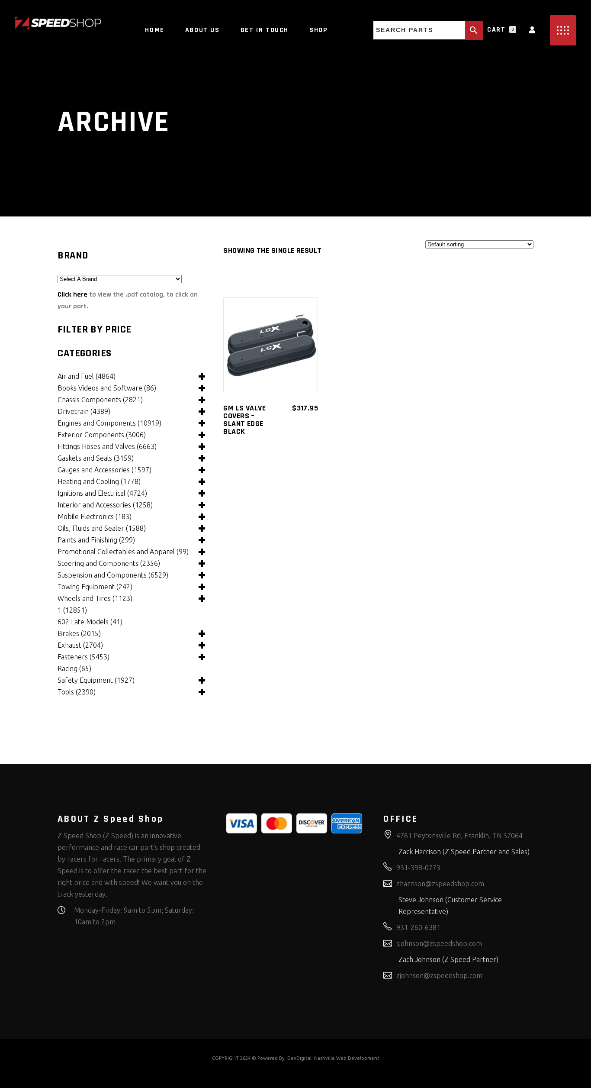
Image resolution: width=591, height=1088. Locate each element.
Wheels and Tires (95, 598)
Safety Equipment (96, 680)
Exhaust (80, 645)
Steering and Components (109, 563)
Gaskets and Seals (96, 458)
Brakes (79, 633)
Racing (74, 668)
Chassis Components (100, 400)
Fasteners (83, 657)
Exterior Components (102, 435)
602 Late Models (90, 622)
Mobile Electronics (95, 516)
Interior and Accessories (105, 505)
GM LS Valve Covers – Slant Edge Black (244, 419)
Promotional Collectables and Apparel (123, 551)
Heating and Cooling (99, 481)
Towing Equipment (95, 587)
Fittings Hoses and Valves (107, 446)
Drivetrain (84, 411)
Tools (77, 692)
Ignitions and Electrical (102, 493)
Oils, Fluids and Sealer (102, 528)
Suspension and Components (113, 575)
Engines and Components (109, 423)
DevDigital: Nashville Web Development (333, 1058)
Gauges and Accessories (104, 470)
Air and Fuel (87, 376)
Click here (72, 294)
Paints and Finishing (96, 540)
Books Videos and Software (107, 388)
